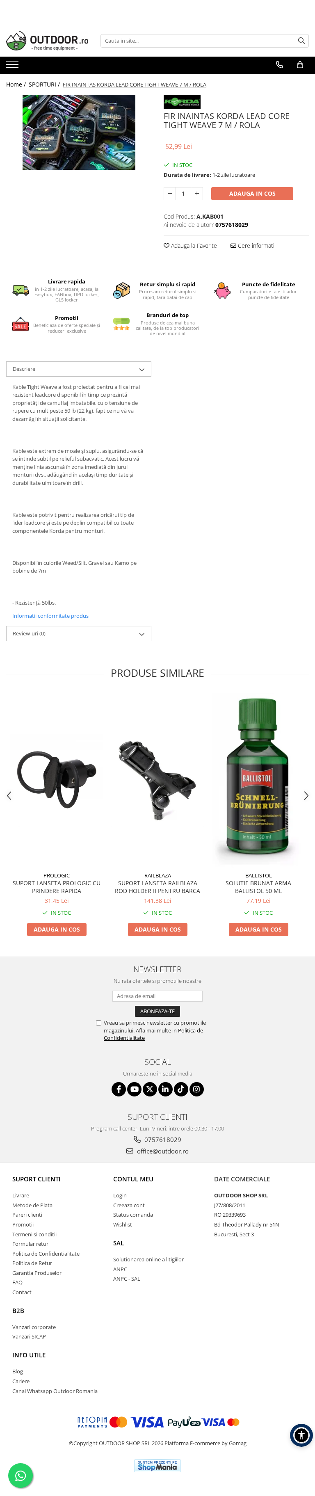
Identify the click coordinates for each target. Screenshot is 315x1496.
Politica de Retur (32, 1263)
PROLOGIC (56, 875)
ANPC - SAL (126, 1278)
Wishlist (122, 1224)
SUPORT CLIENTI (36, 1179)
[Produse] (13, 67)
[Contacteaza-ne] (279, 65)
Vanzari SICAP (29, 1336)
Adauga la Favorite (193, 245)
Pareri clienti (27, 1214)
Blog (17, 1371)
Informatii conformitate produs (50, 615)
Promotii (23, 1224)
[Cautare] (301, 41)
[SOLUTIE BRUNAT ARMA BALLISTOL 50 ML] (258, 780)
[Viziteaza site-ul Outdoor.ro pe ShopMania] (157, 1465)
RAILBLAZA (157, 875)
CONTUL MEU (133, 1179)
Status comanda (133, 1214)
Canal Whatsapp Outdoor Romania (55, 1391)
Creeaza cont (129, 1205)
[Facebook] (119, 1089)
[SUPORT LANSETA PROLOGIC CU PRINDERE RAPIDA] (56, 780)
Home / (16, 84)
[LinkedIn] (165, 1089)
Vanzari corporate (34, 1327)
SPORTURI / (45, 84)
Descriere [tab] (24, 368)
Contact (22, 1292)
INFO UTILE (29, 1355)
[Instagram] (196, 1089)
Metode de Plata (32, 1205)
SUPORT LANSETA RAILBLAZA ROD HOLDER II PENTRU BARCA (157, 887)
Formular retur (30, 1243)
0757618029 (162, 1139)
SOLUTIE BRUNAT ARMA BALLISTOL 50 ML (258, 887)
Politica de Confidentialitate (46, 1253)
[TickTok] (181, 1089)
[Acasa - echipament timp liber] (47, 40)
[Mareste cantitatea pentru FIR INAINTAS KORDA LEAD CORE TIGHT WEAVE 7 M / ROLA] (197, 193)
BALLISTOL (258, 875)
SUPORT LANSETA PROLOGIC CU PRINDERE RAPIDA (56, 887)
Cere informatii (256, 245)
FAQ (17, 1282)
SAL (118, 1243)
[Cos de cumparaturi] (300, 65)
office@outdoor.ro (162, 1151)
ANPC (120, 1269)
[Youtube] (134, 1089)
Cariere (21, 1381)
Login (120, 1195)
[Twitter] (150, 1089)
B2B (18, 1310)
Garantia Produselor (37, 1273)
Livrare (20, 1195)
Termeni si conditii (34, 1234)
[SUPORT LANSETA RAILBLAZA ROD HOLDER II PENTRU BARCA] (157, 780)
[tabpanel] (78, 132)
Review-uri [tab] (29, 633)
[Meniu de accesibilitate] (301, 1435)
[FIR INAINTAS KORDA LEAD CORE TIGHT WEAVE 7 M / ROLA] (78, 132)
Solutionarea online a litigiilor (148, 1259)
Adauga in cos (252, 193)
